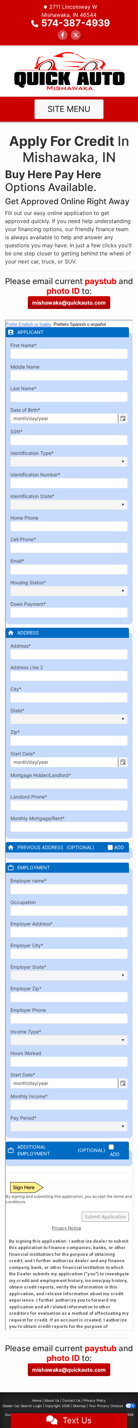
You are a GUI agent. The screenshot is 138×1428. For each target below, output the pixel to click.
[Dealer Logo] (69, 70)
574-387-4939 (75, 23)
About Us (52, 1400)
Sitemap (79, 1406)
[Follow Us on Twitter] (76, 35)
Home (37, 1400)
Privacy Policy (94, 1400)
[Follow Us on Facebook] (63, 35)
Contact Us (71, 1400)
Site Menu (69, 109)
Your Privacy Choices (106, 1406)
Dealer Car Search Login (22, 1406)
